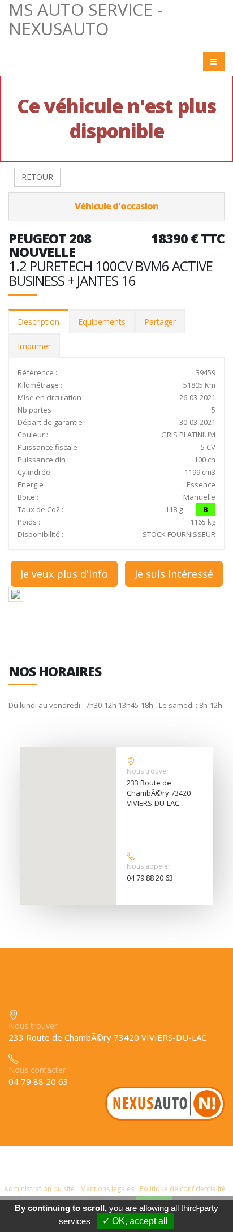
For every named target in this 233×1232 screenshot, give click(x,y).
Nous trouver (148, 771)
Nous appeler (149, 866)
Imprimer (34, 346)
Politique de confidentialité (183, 1189)
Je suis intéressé (174, 574)
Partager (160, 321)
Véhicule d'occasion (116, 206)
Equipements (102, 321)
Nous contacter (37, 1069)
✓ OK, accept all (135, 1221)
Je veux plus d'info (64, 574)
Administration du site (39, 1189)
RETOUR (37, 176)
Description (38, 321)
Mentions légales (107, 1189)
